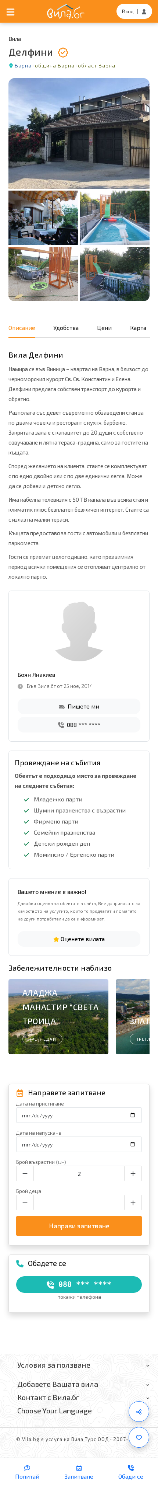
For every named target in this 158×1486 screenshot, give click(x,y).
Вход (128, 11)
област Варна (96, 65)
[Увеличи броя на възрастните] (133, 1173)
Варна (23, 65)
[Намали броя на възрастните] (25, 1173)
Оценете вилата (82, 938)
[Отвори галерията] (79, 189)
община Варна (55, 65)
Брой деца (28, 1191)
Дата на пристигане (40, 1103)
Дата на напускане (38, 1133)
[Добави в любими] (139, 1437)
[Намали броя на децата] (25, 1202)
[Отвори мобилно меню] (10, 11)
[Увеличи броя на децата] (133, 1202)
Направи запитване (79, 1226)
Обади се (130, 1476)
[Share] (139, 1411)
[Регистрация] (144, 11)
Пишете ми (82, 706)
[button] (140, 1018)
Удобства (66, 327)
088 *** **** (82, 724)
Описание (21, 327)
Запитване (79, 1476)
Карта (138, 327)
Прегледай (42, 1039)
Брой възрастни (41, 1162)
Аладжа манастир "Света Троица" (60, 1007)
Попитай (27, 1476)
